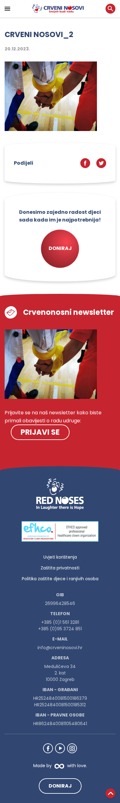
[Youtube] (60, 748)
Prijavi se (40, 432)
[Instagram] (72, 748)
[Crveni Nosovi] (58, 8)
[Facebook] (48, 748)
